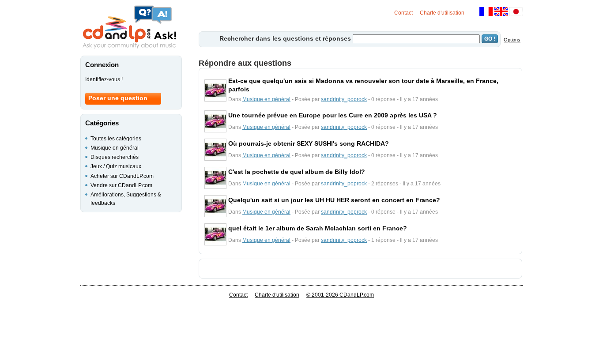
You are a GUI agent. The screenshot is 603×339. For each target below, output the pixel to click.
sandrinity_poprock (344, 99)
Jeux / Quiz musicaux (115, 166)
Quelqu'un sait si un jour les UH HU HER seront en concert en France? (334, 199)
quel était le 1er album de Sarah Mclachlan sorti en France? (317, 228)
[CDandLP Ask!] (129, 27)
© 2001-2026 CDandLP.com (340, 295)
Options (512, 39)
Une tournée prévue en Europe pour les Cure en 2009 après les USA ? (332, 115)
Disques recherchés (114, 157)
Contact (403, 13)
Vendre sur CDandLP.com (121, 185)
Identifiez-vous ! (104, 79)
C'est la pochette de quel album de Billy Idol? (296, 171)
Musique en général (266, 99)
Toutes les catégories (115, 139)
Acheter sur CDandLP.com (122, 176)
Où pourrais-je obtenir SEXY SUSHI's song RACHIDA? (308, 143)
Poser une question (117, 98)
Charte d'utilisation (442, 13)
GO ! (489, 39)
